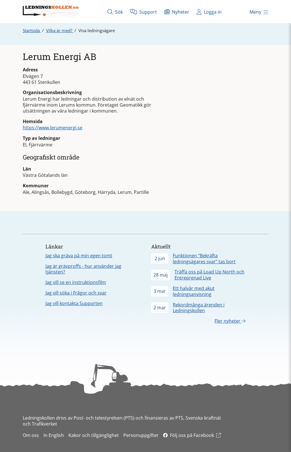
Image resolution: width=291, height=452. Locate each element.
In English (53, 435)
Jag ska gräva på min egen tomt (78, 255)
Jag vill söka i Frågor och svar (76, 293)
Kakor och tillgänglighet (93, 435)
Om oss (31, 435)
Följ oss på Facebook (192, 435)
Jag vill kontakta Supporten (74, 303)
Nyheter (180, 12)
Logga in (212, 12)
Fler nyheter (228, 321)
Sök (118, 12)
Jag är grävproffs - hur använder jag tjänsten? (83, 269)
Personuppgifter (141, 435)
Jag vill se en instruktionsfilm (75, 282)
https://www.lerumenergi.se (52, 128)
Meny (255, 12)
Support (147, 12)
